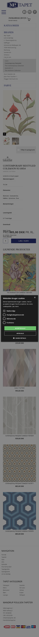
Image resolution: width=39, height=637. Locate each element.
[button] (19, 338)
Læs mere (15, 306)
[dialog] (19, 318)
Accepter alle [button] (20, 328)
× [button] (35, 297)
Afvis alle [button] (20, 333)
